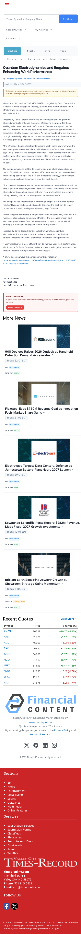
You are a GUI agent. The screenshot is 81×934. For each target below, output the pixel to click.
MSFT (7, 665)
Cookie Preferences (54, 925)
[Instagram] (54, 745)
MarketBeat (14, 367)
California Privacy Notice (32, 925)
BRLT (16, 607)
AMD (6, 642)
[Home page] (40, 861)
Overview (12, 58)
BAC (6, 648)
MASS (16, 373)
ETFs (47, 50)
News (22, 58)
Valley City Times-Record (29, 922)
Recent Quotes (14, 29)
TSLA (6, 682)
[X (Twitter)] (27, 745)
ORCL (7, 677)
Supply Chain (19, 601)
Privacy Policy (62, 730)
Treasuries (64, 58)
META (7, 659)
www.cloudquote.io (40, 722)
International (49, 58)
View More (67, 619)
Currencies (34, 58)
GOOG (7, 654)
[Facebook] (36, 745)
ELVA (16, 487)
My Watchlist (41, 29)
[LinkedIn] (45, 745)
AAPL (7, 637)
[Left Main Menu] (7, 5)
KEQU (16, 544)
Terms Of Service (40, 734)
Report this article (15, 307)
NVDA (7, 671)
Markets (12, 50)
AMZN (7, 631)
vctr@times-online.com (27, 887)
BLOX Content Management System (28, 928)
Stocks (31, 50)
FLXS (16, 430)
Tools (63, 50)
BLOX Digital (54, 928)
